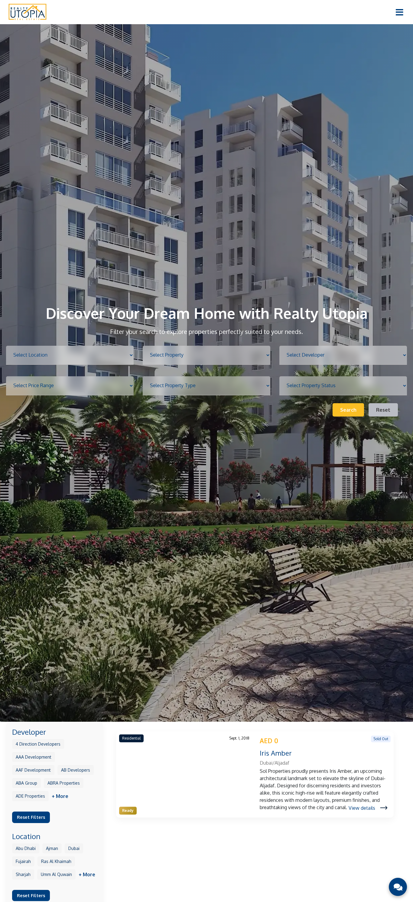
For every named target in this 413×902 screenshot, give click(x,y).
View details (362, 808)
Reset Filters (31, 816)
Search (348, 410)
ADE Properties (30, 795)
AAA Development (33, 756)
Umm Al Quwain (56, 874)
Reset (383, 410)
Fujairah (23, 861)
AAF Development (33, 769)
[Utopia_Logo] (27, 12)
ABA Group (26, 782)
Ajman (52, 848)
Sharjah (23, 874)
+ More (60, 796)
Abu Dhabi (26, 848)
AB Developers (75, 769)
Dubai (74, 848)
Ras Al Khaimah (56, 861)
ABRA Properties (63, 782)
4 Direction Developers (38, 743)
